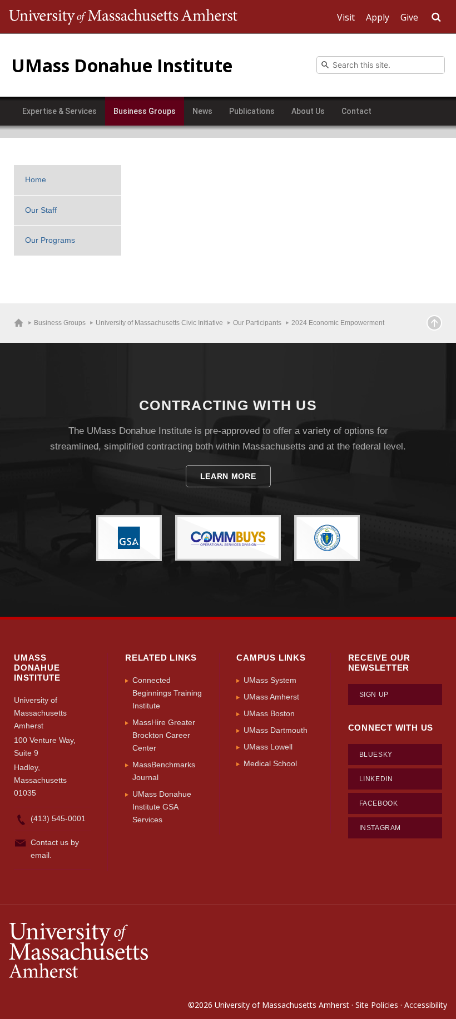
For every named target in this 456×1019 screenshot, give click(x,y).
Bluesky (376, 754)
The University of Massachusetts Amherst (123, 16)
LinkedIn (376, 779)
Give (409, 17)
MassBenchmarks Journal (163, 771)
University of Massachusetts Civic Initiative (159, 323)
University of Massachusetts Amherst (282, 1005)
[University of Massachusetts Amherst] (118, 950)
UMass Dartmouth (276, 730)
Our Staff (41, 210)
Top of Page (434, 323)
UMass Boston (269, 713)
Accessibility (425, 1005)
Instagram (380, 828)
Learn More (228, 476)
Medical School (270, 763)
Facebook (378, 803)
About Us (308, 111)
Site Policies (376, 1005)
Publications (252, 111)
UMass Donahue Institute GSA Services (161, 807)
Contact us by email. (55, 849)
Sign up (374, 694)
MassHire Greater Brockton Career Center (163, 735)
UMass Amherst (271, 696)
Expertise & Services (59, 111)
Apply (377, 17)
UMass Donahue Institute (121, 65)
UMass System (270, 680)
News (202, 111)
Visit (346, 17)
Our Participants (257, 323)
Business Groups (144, 111)
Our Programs (50, 240)
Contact (356, 111)
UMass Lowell (268, 746)
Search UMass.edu (436, 17)
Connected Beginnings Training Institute (167, 693)
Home (35, 179)
